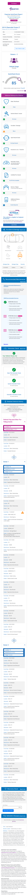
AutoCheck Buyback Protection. (8, 867)
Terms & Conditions (18, 221)
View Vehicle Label (20, 48)
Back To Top (22, 229)
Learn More (14, 224)
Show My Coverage (8, 810)
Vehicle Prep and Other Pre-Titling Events (12, 421)
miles (19, 807)
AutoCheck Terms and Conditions (8, 852)
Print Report (14, 3)
